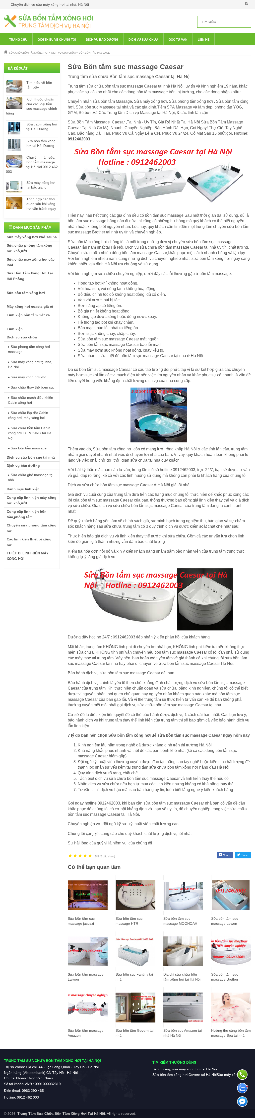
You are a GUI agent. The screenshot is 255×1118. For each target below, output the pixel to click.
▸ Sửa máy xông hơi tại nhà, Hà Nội (30, 364)
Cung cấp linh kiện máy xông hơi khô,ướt (32, 500)
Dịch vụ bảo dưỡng (102, 39)
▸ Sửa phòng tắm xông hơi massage (29, 349)
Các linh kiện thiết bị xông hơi (29, 542)
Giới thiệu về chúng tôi (57, 39)
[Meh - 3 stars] (80, 855)
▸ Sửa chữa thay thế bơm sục (31, 387)
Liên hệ (203, 39)
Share (226, 855)
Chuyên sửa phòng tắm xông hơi (32, 528)
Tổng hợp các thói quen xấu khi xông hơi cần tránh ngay (41, 203)
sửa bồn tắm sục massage (123, 673)
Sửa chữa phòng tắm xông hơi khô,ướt (29, 248)
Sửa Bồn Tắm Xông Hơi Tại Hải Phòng (30, 276)
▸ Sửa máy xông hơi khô (27, 377)
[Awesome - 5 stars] (90, 855)
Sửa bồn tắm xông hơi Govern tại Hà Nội (184, 1075)
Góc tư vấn (178, 39)
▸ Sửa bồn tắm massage (27, 448)
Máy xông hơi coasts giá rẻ (30, 306)
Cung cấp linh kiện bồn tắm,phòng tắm (27, 514)
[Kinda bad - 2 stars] (75, 855)
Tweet (245, 855)
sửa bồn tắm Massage (112, 101)
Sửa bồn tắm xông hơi (26, 293)
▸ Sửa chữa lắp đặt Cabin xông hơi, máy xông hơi (28, 415)
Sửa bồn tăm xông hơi (112, 449)
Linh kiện (15, 329)
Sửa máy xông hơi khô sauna (32, 237)
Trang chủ (18, 39)
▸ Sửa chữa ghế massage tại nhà (30, 477)
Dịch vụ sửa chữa (143, 39)
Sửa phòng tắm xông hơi (191, 101)
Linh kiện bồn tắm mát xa (28, 315)
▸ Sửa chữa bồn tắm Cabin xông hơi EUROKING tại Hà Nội (29, 433)
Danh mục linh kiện (23, 489)
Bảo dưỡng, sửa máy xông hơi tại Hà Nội (184, 1069)
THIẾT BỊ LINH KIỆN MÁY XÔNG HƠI (28, 556)
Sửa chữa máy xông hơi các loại (31, 262)
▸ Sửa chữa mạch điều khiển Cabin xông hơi (30, 400)
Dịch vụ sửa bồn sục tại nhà (31, 457)
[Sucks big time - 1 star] (70, 855)
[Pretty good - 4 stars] (85, 855)
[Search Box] (245, 22)
